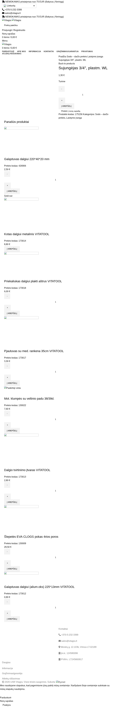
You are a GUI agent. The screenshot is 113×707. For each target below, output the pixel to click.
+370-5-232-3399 (13, 10)
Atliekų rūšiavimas (11, 678)
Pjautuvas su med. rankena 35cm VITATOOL (34, 351)
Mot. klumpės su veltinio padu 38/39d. (29, 398)
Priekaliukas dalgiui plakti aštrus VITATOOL (33, 281)
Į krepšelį (66, 106)
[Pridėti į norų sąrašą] (15, 153)
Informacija (7, 668)
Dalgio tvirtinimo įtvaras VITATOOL (27, 470)
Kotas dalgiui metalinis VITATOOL (26, 234)
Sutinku (5, 693)
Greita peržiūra (7, 153)
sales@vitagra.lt (13, 13)
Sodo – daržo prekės (77, 56)
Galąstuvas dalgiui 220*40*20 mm (26, 159)
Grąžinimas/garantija (12, 673)
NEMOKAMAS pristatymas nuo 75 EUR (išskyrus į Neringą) (34, 2)
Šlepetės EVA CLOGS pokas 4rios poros (31, 536)
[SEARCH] (107, 25)
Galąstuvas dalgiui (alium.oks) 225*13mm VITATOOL (39, 587)
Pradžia (63, 56)
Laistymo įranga (95, 56)
